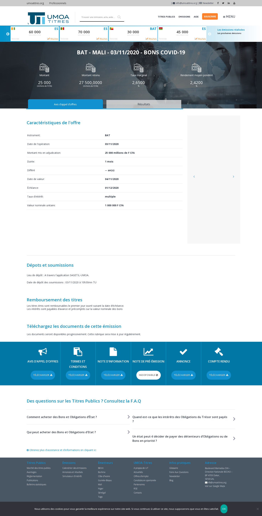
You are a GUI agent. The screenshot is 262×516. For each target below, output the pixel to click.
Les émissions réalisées (231, 29)
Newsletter (208, 3)
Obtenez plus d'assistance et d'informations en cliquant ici (62, 450)
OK (224, 508)
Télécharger (41, 375)
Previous (8, 34)
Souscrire (210, 16)
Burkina (101, 472)
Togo (100, 496)
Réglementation (34, 476)
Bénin (101, 468)
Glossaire (173, 468)
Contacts (138, 492)
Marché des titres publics (38, 468)
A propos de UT (141, 468)
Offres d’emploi (141, 476)
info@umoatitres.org (186, 3)
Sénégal (102, 492)
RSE (136, 488)
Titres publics (166, 17)
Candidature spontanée (145, 480)
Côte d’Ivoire (104, 476)
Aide (196, 17)
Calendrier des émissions (74, 468)
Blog (171, 480)
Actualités (138, 472)
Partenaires (139, 484)
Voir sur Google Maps (215, 486)
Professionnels (57, 3)
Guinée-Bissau (105, 480)
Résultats (54, 39)
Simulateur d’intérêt (72, 476)
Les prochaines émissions (229, 33)
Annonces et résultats (72, 472)
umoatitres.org (35, 3)
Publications (32, 480)
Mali (100, 484)
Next (209, 34)
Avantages (31, 472)
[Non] (257, 509)
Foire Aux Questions (178, 472)
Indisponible (147, 375)
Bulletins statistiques (36, 484)
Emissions (184, 17)
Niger (100, 488)
